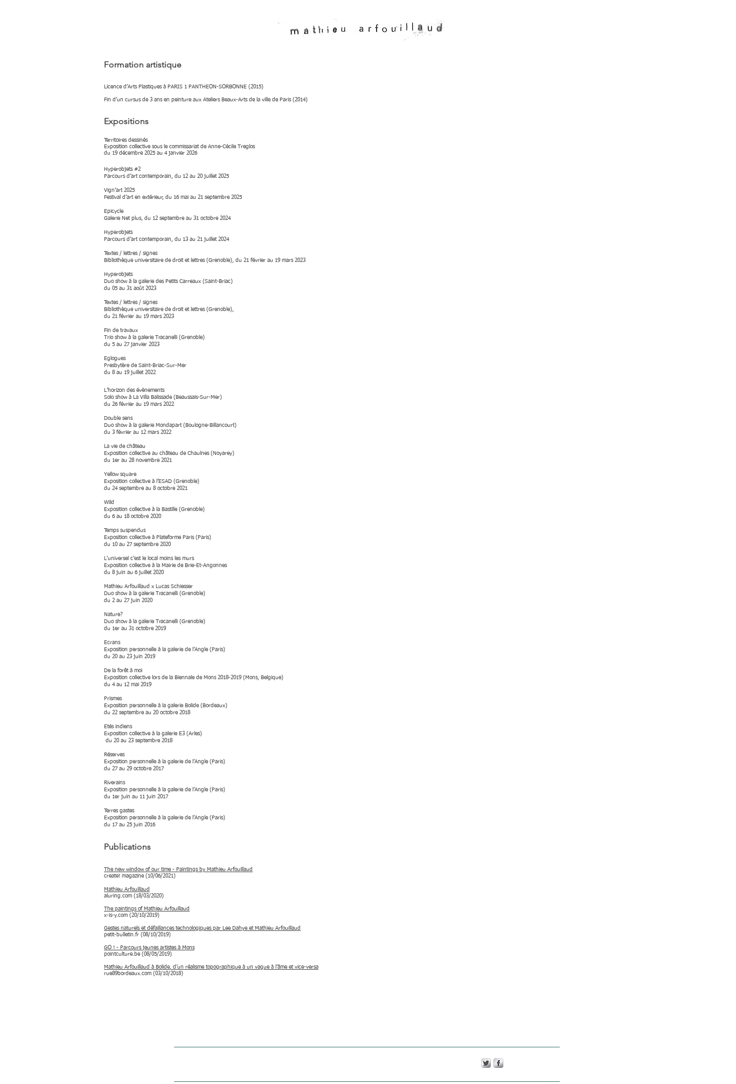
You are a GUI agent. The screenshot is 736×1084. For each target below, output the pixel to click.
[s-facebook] (498, 1063)
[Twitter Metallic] (486, 1063)
